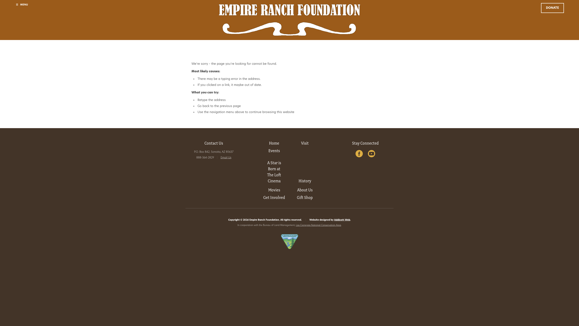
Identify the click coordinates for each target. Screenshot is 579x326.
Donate (552, 8)
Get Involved (274, 197)
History (305, 180)
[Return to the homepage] (289, 20)
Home (274, 143)
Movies (274, 189)
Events (274, 150)
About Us (305, 189)
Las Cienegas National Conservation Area (318, 225)
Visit (305, 143)
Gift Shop (305, 197)
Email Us (226, 158)
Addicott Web (342, 220)
